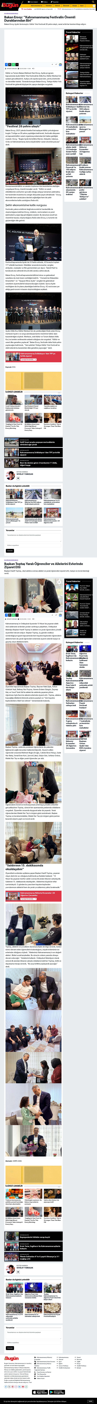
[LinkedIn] (19, 1386)
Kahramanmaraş (36, 5)
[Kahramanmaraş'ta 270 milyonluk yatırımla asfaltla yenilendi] (14, 1308)
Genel (79, 1357)
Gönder (10, 551)
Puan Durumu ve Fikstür (44, 1372)
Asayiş (74, 5)
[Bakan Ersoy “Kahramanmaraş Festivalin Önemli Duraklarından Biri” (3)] (33, 105)
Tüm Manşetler (41, 1374)
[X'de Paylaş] (9, 64)
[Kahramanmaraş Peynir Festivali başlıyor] (52, 1308)
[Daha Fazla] (17, 64)
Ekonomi (66, 5)
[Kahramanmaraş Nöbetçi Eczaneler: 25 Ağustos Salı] (52, 512)
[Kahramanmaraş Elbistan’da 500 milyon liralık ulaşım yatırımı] (33, 494)
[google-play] (57, 1392)
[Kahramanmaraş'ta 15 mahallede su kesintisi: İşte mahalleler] (52, 494)
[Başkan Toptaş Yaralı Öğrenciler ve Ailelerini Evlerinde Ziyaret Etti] (33, 596)
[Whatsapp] (26, 1386)
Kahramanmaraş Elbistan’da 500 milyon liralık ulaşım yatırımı (33, 502)
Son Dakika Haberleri (43, 1376)
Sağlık (78, 1361)
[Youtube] (22, 1386)
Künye (79, 1363)
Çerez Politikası (63, 1366)
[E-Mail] (18, 478)
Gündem (49, 5)
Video (45, 2)
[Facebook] (5, 1386)
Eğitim (60, 1363)
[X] (9, 1386)
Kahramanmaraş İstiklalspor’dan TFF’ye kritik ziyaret (14, 502)
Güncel (57, 5)
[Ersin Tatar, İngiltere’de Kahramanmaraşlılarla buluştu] (14, 1288)
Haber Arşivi (40, 1378)
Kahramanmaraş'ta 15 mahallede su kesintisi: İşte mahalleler (52, 502)
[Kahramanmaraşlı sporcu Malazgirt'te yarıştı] (14, 512)
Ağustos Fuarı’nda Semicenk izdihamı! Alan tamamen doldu (33, 1296)
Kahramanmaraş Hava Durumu (46, 1361)
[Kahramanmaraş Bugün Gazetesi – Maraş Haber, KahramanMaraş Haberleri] (9, 5)
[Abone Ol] (60, 64)
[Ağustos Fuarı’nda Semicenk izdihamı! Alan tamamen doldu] (33, 1288)
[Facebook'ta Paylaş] (6, 64)
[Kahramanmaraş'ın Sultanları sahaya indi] (33, 1308)
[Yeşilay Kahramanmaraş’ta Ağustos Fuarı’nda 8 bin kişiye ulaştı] (52, 1288)
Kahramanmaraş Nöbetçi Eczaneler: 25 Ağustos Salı (52, 520)
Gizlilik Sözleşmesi (64, 1368)
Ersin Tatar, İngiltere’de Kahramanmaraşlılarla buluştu (14, 1296)
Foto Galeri (34, 2)
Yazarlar (56, 2)
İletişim (79, 1368)
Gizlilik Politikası (81, 1366)
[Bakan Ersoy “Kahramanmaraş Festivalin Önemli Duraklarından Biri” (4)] (33, 166)
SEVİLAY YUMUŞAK (12, 68)
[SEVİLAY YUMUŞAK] (10, 475)
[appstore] (40, 1392)
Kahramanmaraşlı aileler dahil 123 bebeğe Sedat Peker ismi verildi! (33, 520)
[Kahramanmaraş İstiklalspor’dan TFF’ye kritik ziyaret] (14, 494)
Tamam (90, 1401)
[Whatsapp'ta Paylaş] (13, 64)
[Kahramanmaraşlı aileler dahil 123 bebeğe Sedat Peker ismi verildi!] (33, 512)
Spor (82, 5)
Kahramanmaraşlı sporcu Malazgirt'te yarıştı (13, 520)
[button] (94, 6)
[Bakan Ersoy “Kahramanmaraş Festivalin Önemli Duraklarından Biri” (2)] (33, 242)
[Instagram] (16, 1386)
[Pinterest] (12, 1386)
